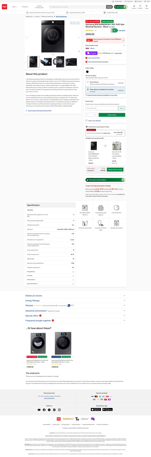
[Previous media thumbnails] (25, 62)
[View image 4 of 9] (71, 62)
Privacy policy (65, 424)
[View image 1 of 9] (33, 62)
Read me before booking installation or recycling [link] (102, 95)
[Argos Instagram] (59, 410)
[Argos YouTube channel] (39, 410)
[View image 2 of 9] (46, 62)
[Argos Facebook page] (44, 410)
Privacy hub (56, 424)
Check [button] (122, 108)
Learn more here (49, 398)
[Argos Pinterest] (54, 410)
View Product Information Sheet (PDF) (39, 110)
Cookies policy (76, 424)
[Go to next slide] (78, 37)
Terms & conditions (102, 424)
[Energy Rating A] (114, 30)
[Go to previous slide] (26, 37)
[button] (75, 22)
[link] (105, 57)
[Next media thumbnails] (80, 62)
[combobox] (77, 7)
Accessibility (47, 424)
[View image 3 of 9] (58, 62)
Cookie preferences (88, 424)
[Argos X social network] (49, 410)
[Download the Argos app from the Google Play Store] (107, 410)
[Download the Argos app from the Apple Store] (96, 410)
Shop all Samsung (61, 16)
